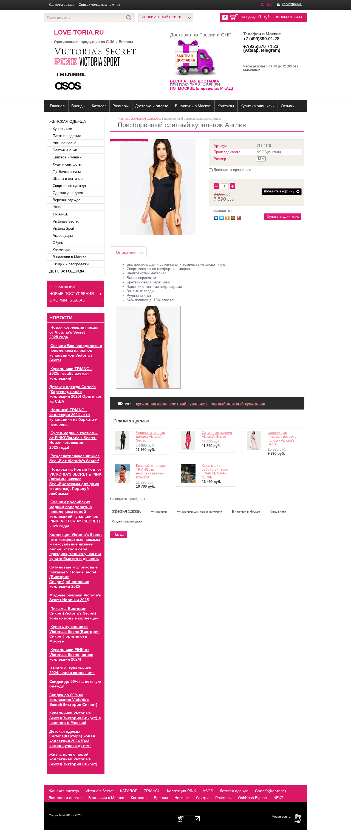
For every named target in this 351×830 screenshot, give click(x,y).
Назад (119, 534)
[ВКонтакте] (216, 217)
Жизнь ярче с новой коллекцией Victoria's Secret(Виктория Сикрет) (73, 759)
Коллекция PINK (181, 791)
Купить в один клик (257, 106)
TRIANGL (60, 214)
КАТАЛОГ (128, 791)
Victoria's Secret (66, 221)
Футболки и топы (67, 171)
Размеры (120, 106)
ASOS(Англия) (269, 152)
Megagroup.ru (281, 816)
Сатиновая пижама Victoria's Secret (217, 435)
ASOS (208, 791)
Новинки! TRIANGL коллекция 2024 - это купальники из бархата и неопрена (73, 417)
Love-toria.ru (79, 32)
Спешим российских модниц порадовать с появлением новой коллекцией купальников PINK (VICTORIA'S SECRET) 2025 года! (74, 514)
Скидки (202, 797)
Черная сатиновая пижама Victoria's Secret (150, 436)
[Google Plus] (239, 217)
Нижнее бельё (64, 143)
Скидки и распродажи (71, 264)
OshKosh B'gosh (252, 797)
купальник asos (151, 403)
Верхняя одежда (66, 200)
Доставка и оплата (151, 106)
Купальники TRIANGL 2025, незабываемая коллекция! (70, 373)
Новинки (181, 797)
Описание (125, 252)
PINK (57, 207)
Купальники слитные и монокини (199, 511)
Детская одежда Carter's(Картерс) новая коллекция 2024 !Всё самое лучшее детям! (72, 738)
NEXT (278, 797)
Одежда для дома (68, 193)
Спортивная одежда (69, 186)
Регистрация (292, 4)
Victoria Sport (63, 228)
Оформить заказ (289, 17)
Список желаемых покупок (99, 5)
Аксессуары (63, 236)
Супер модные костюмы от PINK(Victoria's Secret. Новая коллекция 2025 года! (73, 440)
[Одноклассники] (228, 217)
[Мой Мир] (234, 217)
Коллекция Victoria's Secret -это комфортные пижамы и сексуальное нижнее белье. (75, 541)
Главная (57, 106)
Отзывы (288, 106)
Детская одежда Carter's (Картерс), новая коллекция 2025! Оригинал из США (75, 394)
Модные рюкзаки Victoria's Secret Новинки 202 (75, 597)
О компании (62, 287)
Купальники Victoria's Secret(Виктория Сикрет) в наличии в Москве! (75, 718)
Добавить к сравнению (232, 170)
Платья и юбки (65, 150)
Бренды (78, 106)
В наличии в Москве (193, 106)
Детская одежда (234, 791)
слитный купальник (188, 403)
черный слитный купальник (238, 403)
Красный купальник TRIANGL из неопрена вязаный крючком (151, 471)
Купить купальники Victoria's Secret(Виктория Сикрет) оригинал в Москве (74, 633)
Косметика (61, 250)
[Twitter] (222, 217)
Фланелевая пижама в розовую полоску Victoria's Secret (282, 438)
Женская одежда (64, 791)
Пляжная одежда (67, 136)
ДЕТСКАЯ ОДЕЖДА (66, 271)
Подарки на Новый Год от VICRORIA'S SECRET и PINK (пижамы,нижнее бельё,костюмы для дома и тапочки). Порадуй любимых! (75, 481)
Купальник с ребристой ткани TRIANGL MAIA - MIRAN (215, 471)
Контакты (225, 106)
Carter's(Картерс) (270, 791)
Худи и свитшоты (67, 164)
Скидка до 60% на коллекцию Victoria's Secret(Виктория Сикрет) (73, 700)
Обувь (58, 243)
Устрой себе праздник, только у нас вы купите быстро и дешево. (75, 554)
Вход (269, 4)
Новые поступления (71, 293)
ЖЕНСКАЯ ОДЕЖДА (67, 121)
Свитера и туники (67, 157)
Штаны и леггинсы (68, 179)
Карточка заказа (61, 5)
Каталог (99, 106)
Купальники (62, 129)
